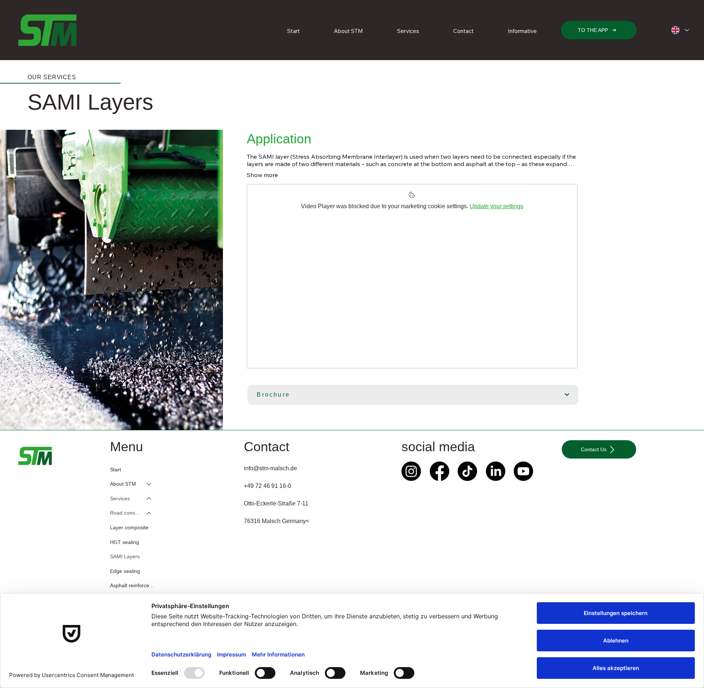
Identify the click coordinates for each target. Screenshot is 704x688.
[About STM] (149, 484)
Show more (262, 175)
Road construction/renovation (125, 513)
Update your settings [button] (496, 206)
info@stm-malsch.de (270, 468)
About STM (123, 484)
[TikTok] (467, 471)
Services (120, 498)
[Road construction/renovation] (149, 513)
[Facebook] (439, 471)
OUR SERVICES (51, 77)
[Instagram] (411, 471)
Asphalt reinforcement (134, 585)
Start (115, 469)
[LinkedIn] (495, 471)
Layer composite (129, 527)
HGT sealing (124, 542)
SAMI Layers (125, 556)
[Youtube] (523, 471)
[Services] (149, 499)
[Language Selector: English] (679, 30)
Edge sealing (125, 571)
